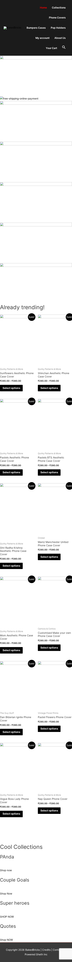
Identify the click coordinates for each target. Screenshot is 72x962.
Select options (11, 388)
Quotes (8, 926)
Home (43, 7)
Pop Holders (58, 27)
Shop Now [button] (6, 893)
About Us (60, 37)
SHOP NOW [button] (7, 916)
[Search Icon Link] (64, 47)
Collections (59, 7)
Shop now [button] (6, 870)
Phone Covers (57, 17)
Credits (46, 949)
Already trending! (22, 307)
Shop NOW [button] (6, 939)
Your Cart (51, 48)
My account (42, 37)
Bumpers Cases (36, 27)
